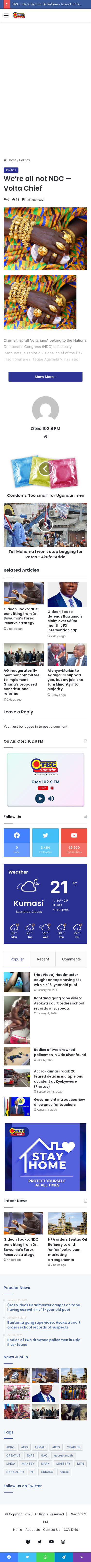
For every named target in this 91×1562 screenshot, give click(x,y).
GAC (44, 1455)
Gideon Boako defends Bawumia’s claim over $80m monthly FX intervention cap (65, 621)
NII (32, 1472)
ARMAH (40, 1447)
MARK (45, 1463)
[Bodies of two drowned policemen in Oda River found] (17, 1056)
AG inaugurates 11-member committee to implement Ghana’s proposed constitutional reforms (22, 682)
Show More (44, 377)
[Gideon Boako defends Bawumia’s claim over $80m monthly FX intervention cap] (68, 594)
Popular (17, 959)
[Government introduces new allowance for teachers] (17, 1106)
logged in (31, 726)
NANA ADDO (15, 1472)
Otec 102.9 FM (45, 428)
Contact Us (51, 1530)
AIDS (24, 1447)
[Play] (40, 798)
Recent (43, 959)
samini (64, 1472)
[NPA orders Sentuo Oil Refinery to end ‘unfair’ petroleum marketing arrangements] (67, 1223)
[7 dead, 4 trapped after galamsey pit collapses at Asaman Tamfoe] (17, 1375)
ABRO (10, 1447)
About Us (32, 1530)
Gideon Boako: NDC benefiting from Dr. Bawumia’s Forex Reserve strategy (21, 616)
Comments (71, 959)
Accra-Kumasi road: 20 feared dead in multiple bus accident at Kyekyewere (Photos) (58, 1079)
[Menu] (6, 17)
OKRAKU (47, 1472)
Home (12, 160)
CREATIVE (13, 1455)
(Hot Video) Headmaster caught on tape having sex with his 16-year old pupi (58, 979)
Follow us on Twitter (23, 1485)
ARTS (56, 1447)
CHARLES (73, 1447)
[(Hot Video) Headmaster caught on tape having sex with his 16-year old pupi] (17, 982)
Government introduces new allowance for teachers (59, 1102)
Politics (24, 160)
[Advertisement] (45, 109)
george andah (63, 1455)
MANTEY (28, 1463)
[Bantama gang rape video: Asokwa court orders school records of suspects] (17, 1020)
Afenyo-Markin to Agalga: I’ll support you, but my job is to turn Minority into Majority (65, 679)
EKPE (30, 1455)
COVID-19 (71, 1530)
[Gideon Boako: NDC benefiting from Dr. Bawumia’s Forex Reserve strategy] (24, 593)
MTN (80, 1463)
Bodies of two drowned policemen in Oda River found (60, 1052)
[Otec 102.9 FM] (31, 15)
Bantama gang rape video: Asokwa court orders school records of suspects (59, 1003)
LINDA (10, 1463)
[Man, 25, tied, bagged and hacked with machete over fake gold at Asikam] (74, 1412)
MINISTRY (63, 1463)
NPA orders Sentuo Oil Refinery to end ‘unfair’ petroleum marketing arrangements (67, 1249)
